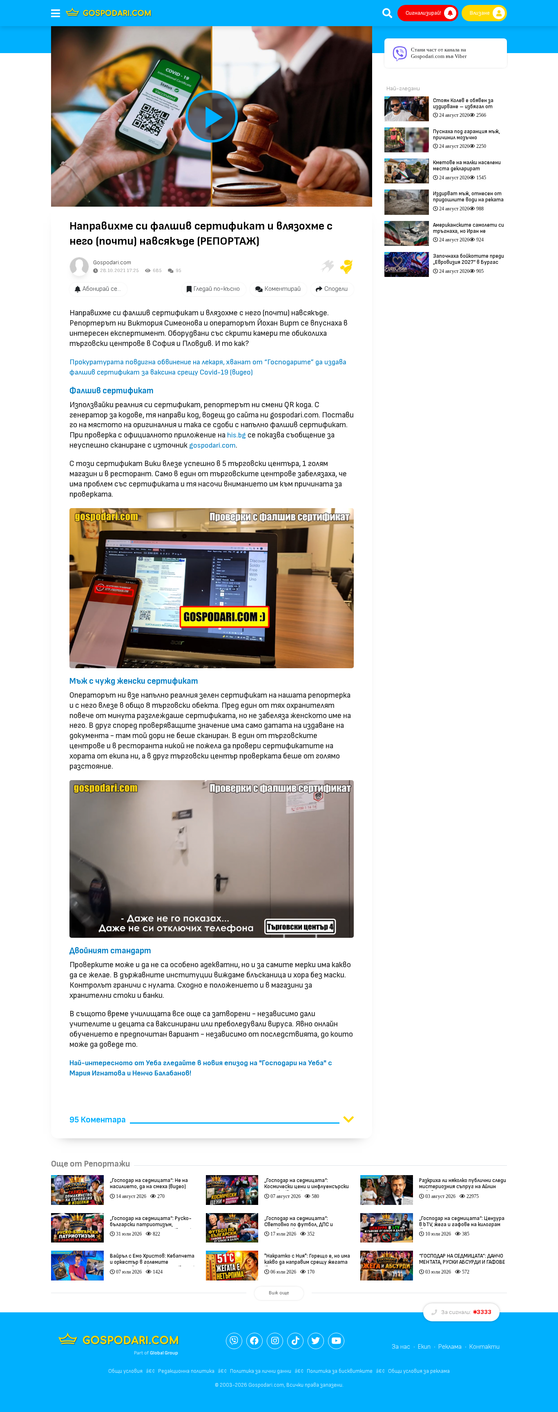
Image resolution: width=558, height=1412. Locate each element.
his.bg (236, 435)
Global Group (164, 1353)
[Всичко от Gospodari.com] (79, 267)
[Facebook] (254, 1341)
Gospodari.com (112, 262)
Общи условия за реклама (419, 1371)
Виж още (279, 1293)
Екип (424, 1347)
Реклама (450, 1347)
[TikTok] (295, 1341)
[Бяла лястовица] (326, 266)
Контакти (484, 1347)
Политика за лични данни (260, 1371)
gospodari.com (212, 445)
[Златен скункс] (346, 266)
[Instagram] (275, 1341)
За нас (401, 1347)
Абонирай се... (102, 289)
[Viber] (234, 1341)
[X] (316, 1341)
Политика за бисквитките (340, 1371)
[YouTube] (336, 1341)
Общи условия (125, 1371)
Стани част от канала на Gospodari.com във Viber (438, 53)
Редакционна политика (186, 1371)
